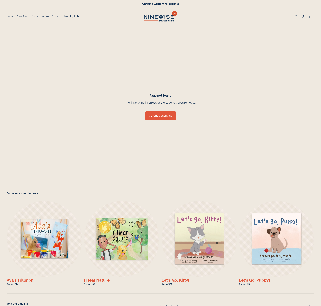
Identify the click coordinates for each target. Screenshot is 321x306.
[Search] (296, 16)
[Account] (303, 16)
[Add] (77, 271)
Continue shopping (160, 115)
